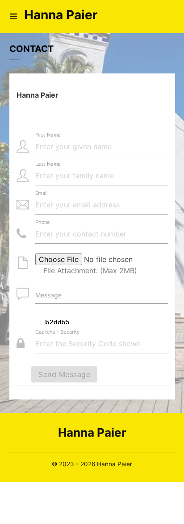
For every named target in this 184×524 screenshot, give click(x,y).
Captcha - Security (57, 332)
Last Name (48, 164)
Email (41, 193)
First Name (48, 135)
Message (48, 295)
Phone (42, 222)
